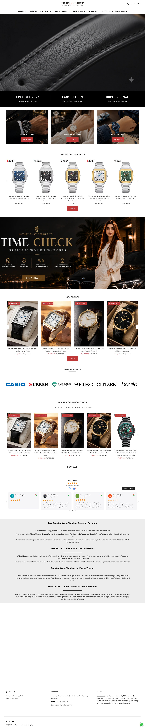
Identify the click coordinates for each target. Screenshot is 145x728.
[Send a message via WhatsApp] (141, 724)
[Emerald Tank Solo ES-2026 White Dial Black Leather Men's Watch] (22, 333)
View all (72, 208)
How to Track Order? (12, 708)
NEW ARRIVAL (72, 306)
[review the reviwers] (101, 505)
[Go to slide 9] (72, 520)
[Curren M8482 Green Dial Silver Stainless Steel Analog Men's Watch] (126, 176)
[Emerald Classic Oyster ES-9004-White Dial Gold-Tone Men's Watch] (89, 333)
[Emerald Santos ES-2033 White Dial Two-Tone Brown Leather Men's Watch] (56, 333)
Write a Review (128, 498)
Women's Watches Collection (81, 417)
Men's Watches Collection (62, 417)
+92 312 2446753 (62, 711)
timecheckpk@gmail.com (64, 714)
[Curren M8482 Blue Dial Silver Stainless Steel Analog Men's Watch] (19, 176)
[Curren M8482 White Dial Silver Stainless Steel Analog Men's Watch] (99, 176)
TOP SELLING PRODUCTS (72, 154)
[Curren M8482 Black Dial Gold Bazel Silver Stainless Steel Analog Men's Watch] (72, 176)
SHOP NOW (27, 139)
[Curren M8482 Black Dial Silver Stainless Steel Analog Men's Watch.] (46, 176)
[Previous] (7, 180)
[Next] (138, 180)
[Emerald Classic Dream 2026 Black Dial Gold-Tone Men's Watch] (122, 333)
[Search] (128, 4)
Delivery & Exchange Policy (15, 705)
